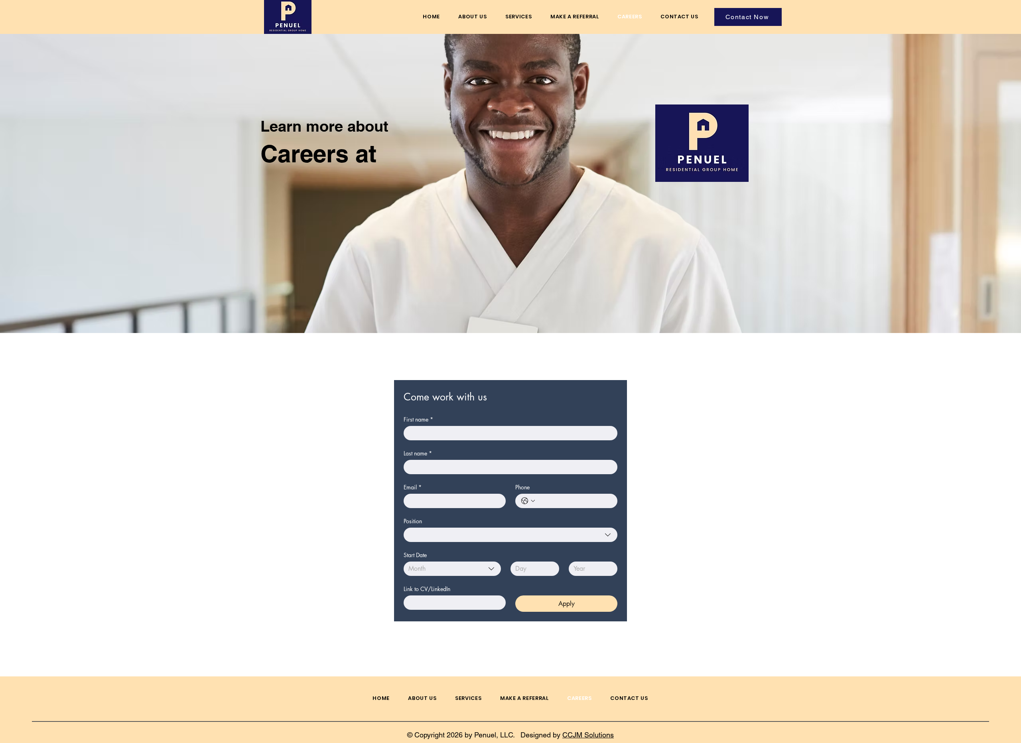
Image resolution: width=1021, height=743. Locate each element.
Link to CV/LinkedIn (427, 588)
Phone (522, 487)
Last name (418, 453)
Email (413, 487)
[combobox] (510, 535)
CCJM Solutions (588, 735)
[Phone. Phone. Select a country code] (528, 501)
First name (418, 419)
